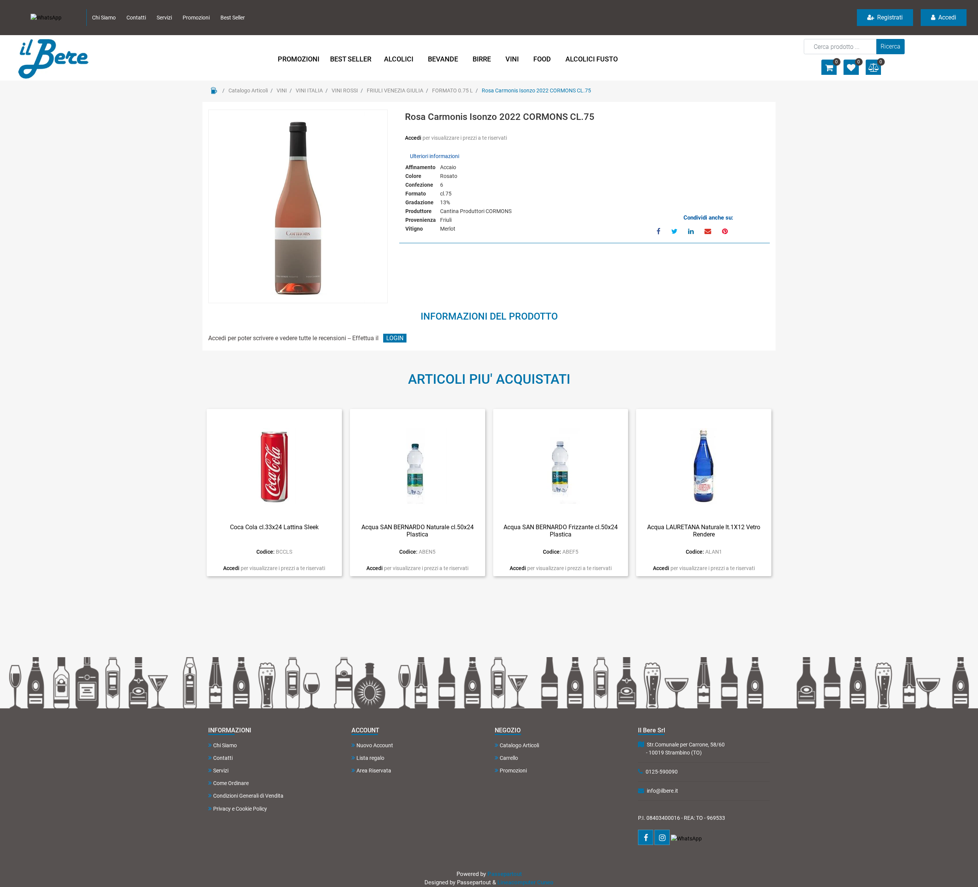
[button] (890, 46)
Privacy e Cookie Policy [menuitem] (240, 809)
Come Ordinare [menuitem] (231, 783)
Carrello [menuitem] (509, 758)
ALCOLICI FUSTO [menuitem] (591, 59)
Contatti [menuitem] (136, 18)
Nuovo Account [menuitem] (374, 745)
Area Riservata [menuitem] (373, 770)
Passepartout (504, 874)
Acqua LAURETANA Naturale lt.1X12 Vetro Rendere (703, 530)
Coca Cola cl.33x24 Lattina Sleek (274, 527)
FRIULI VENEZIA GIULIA (395, 90)
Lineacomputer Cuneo (525, 882)
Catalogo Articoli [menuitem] (519, 745)
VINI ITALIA (309, 90)
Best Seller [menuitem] (232, 18)
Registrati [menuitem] (889, 17)
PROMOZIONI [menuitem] (298, 59)
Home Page (214, 90)
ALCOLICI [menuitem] (398, 59)
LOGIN (394, 338)
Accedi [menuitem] (946, 17)
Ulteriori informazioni (434, 156)
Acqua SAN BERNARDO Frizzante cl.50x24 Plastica (561, 530)
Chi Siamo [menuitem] (104, 18)
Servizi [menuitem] (164, 18)
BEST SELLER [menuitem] (350, 59)
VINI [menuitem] (512, 59)
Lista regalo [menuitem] (370, 758)
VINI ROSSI (345, 90)
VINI (282, 90)
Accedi (414, 138)
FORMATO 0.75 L (452, 90)
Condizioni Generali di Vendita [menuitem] (248, 796)
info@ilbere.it (662, 791)
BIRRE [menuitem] (482, 59)
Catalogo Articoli (248, 90)
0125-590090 (662, 772)
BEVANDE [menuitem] (443, 59)
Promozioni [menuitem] (196, 18)
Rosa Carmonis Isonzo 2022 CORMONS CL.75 (536, 90)
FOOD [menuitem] (542, 59)
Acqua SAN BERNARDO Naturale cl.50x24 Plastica (417, 530)
